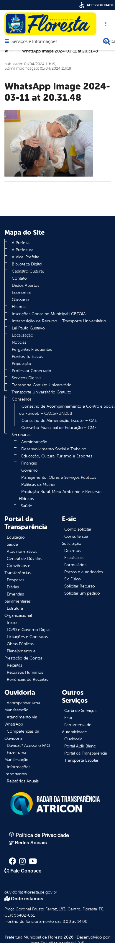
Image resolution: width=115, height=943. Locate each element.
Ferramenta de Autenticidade (76, 728)
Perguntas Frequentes (32, 349)
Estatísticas (73, 557)
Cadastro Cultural (28, 271)
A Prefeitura (22, 250)
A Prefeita (20, 243)
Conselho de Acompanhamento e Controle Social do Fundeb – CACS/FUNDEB (66, 410)
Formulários (75, 565)
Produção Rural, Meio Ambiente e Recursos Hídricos (60, 495)
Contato (19, 278)
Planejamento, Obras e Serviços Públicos (58, 477)
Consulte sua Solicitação (75, 540)
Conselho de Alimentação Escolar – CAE (59, 420)
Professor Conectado (31, 371)
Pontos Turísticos (27, 356)
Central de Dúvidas (24, 558)
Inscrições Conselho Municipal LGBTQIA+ (50, 314)
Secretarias (21, 435)
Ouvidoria (73, 739)
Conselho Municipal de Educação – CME (59, 427)
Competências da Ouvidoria (21, 735)
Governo (29, 470)
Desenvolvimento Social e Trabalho (53, 449)
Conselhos (22, 399)
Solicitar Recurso (79, 586)
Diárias (13, 587)
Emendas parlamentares (17, 597)
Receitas (14, 665)
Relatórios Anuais (23, 781)
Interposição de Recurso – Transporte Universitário (59, 321)
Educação (16, 537)
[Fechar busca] (107, 41)
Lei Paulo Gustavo (28, 328)
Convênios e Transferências (17, 569)
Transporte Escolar (81, 760)
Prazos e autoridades (83, 572)
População (21, 363)
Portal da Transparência (85, 753)
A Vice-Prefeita (25, 257)
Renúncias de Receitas (27, 679)
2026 (68, 937)
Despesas (15, 580)
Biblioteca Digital (27, 264)
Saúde (26, 506)
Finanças (29, 463)
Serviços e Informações (34, 41)
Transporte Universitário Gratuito (41, 392)
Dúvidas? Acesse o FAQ (28, 745)
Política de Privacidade (41, 835)
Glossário (20, 299)
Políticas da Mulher (38, 484)
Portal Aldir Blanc (80, 746)
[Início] (6, 51)
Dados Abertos (25, 285)
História (19, 307)
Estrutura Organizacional (18, 612)
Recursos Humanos (25, 672)
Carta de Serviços (80, 710)
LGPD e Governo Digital (28, 629)
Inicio (12, 622)
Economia (21, 292)
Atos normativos (22, 551)
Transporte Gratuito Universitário (42, 385)
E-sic (68, 717)
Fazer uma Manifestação (16, 756)
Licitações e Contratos (27, 637)
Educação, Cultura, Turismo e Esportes (56, 456)
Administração (34, 442)
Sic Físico (72, 579)
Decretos (72, 550)
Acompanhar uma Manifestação (22, 706)
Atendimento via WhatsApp (20, 720)
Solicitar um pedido (82, 593)
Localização (22, 335)
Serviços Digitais (26, 378)
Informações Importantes (17, 770)
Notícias (19, 342)
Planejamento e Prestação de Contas (23, 654)
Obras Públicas (20, 644)
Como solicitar (77, 529)
